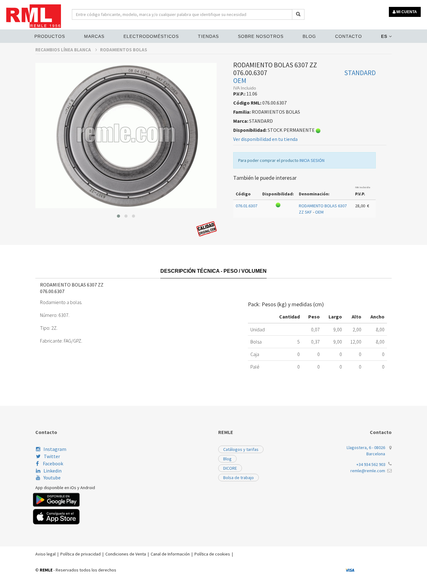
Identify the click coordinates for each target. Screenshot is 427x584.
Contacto (348, 36)
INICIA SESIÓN (311, 160)
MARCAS (94, 36)
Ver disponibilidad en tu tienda (265, 139)
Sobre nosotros (261, 36)
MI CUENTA (406, 12)
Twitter (52, 456)
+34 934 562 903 (370, 464)
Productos (49, 36)
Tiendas (208, 36)
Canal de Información (170, 554)
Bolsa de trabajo (238, 477)
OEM (239, 80)
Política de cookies (212, 554)
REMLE (46, 570)
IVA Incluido (362, 187)
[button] (118, 216)
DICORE (230, 468)
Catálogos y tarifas (241, 449)
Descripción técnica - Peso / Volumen (213, 271)
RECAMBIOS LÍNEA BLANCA (63, 50)
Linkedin (52, 471)
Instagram (54, 449)
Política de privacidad (80, 554)
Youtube (52, 477)
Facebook (52, 463)
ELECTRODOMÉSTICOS (151, 36)
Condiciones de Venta (125, 554)
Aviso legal (45, 554)
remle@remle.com (367, 470)
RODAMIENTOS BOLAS (123, 50)
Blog (309, 36)
